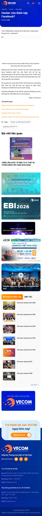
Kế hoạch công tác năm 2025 (26, 314)
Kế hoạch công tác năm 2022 (26, 350)
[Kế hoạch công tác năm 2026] (9, 305)
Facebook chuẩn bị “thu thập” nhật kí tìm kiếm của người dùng (20, 117)
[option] (21, 151)
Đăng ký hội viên (19, 435)
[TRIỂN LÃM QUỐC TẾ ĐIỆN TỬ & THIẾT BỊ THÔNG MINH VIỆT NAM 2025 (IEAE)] (21, 148)
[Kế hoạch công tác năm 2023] (9, 341)
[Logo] (14, 448)
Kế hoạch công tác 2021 (24, 361)
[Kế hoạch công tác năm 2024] (9, 329)
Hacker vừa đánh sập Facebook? (21, 122)
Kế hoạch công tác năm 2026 (26, 303)
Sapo (38, 512)
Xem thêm (34, 385)
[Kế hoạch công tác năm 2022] (9, 352)
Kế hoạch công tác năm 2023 (26, 338)
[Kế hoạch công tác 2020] (9, 376)
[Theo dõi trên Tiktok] (26, 459)
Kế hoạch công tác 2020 (24, 373)
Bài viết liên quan (11, 133)
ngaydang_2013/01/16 (10, 126)
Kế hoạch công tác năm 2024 (26, 326)
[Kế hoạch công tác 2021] (9, 364)
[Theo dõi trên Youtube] (16, 459)
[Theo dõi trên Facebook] (21, 459)
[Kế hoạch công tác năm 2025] (9, 317)
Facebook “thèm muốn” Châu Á (11, 113)
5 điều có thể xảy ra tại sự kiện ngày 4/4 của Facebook (17, 105)
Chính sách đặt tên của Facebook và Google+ (15, 109)
